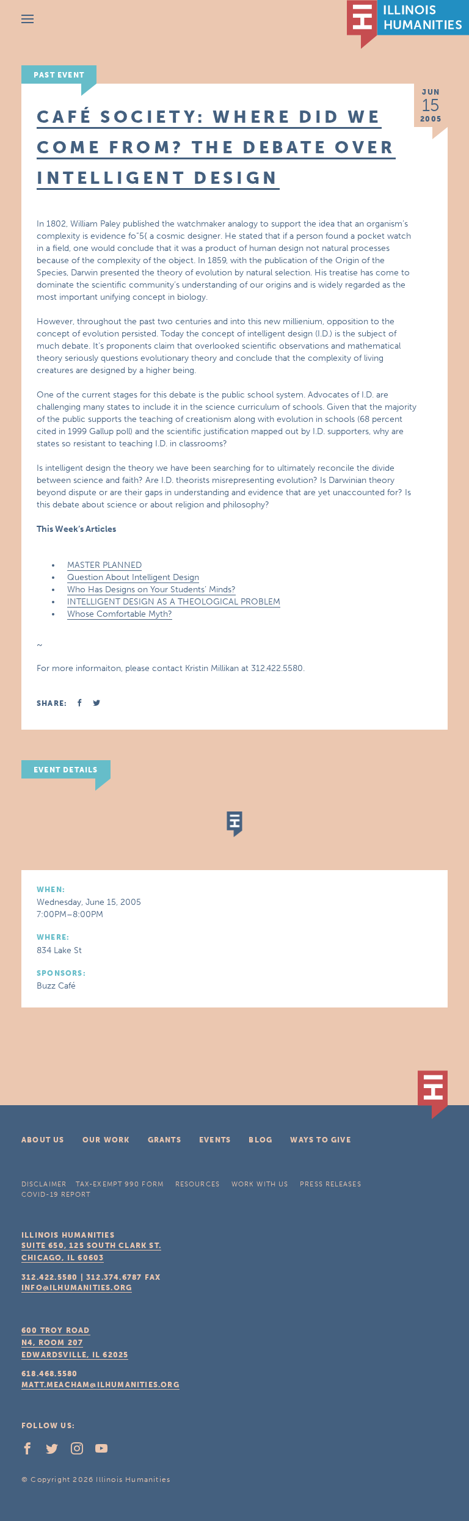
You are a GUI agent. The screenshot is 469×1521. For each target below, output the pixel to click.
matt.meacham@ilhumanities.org (100, 1385)
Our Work (106, 1140)
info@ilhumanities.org (76, 1287)
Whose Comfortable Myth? (119, 614)
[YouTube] (106, 1451)
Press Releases (330, 1184)
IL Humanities (408, 24)
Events (215, 1140)
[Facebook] (32, 1451)
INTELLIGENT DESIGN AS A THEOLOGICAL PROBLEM (173, 602)
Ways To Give (320, 1140)
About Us (43, 1140)
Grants (164, 1140)
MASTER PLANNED (104, 565)
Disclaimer (44, 1184)
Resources (197, 1184)
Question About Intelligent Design (133, 577)
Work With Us (259, 1184)
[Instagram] (82, 1451)
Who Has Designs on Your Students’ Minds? (151, 589)
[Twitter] (57, 1451)
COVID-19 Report (56, 1195)
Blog (260, 1140)
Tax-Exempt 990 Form (120, 1184)
